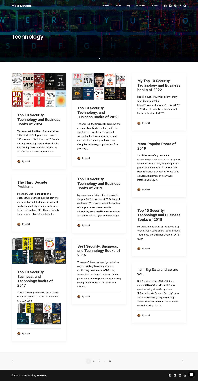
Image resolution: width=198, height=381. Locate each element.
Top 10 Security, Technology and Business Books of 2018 (158, 215)
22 (110, 361)
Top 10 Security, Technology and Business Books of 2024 (38, 119)
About (117, 5)
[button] (166, 5)
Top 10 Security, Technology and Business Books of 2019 (98, 183)
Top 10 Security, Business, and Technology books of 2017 (35, 279)
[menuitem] (106, 5)
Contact (155, 5)
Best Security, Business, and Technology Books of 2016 (98, 251)
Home (106, 5)
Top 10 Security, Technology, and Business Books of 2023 (97, 112)
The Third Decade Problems (32, 184)
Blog (128, 5)
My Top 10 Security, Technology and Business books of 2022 (158, 85)
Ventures (141, 5)
